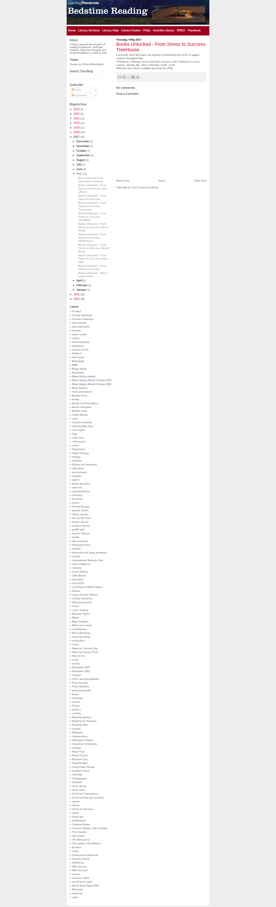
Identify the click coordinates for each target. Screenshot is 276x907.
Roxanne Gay (79, 759)
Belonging (78, 361)
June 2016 (78, 583)
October (81, 150)
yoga (75, 897)
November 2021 (81, 671)
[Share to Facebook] (133, 77)
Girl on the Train (81, 518)
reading (76, 713)
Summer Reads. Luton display (89, 828)
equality (76, 476)
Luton (75, 606)
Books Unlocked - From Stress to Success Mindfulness (92, 237)
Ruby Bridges (80, 763)
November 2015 (81, 667)
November (83, 146)
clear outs (78, 437)
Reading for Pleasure (84, 721)
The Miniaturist (81, 839)
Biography (78, 372)
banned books (80, 349)
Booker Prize (79, 395)
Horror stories (80, 541)
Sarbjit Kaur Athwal (83, 767)
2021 (77, 118)
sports (75, 801)
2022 (77, 113)
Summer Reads (81, 824)
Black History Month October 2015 (92, 380)
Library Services (89, 30)
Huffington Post (81, 545)
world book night (82, 881)
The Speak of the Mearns (86, 843)
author (76, 338)
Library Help (110, 30)
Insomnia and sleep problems (89, 552)
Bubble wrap (79, 410)
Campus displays (82, 422)
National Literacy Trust (85, 652)
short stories (79, 786)
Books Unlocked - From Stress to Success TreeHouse (92, 206)
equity (75, 479)
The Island (78, 836)
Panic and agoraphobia (85, 679)
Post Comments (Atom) (144, 187)
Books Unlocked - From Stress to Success (92, 267)
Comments (80, 95)
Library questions (82, 598)
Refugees (77, 732)
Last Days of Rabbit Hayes (87, 587)
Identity (76, 548)
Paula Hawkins (80, 686)
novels (76, 663)
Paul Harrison (80, 682)
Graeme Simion (81, 525)
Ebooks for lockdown (84, 464)
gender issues (80, 510)
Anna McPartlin (81, 326)
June (79, 169)
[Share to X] (128, 77)
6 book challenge (82, 315)
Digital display (80, 453)
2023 (77, 109)
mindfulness (79, 629)
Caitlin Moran (80, 414)
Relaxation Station (82, 740)
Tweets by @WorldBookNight (86, 64)
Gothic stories (80, 522)
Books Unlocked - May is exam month (93, 274)
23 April (76, 311)
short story (78, 790)
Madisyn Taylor (81, 613)
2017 (77, 136)
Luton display (80, 610)
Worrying (77, 889)
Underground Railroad (85, 855)
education (78, 468)
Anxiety (76, 330)
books (75, 399)
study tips (78, 816)
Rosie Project (80, 755)
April (79, 280)
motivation (78, 640)
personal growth (81, 690)
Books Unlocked (81, 407)
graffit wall (78, 529)
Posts (77, 89)
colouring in (79, 441)
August (81, 159)
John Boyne (79, 575)
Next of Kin (78, 655)
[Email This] (119, 77)
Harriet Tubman (81, 533)
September (83, 155)
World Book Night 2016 (85, 885)
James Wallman (81, 564)
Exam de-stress (81, 483)
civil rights (78, 430)
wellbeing (77, 862)
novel (75, 659)
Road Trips (78, 751)
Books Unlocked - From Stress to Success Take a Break (93, 227)
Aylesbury (78, 346)
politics (76, 709)
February (82, 285)
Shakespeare (79, 778)
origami (76, 675)
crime (75, 445)
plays (75, 694)
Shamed (77, 782)
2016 (77, 294)
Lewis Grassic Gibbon (85, 594)
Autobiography (80, 342)
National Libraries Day (85, 648)
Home (72, 30)
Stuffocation (79, 820)
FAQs (147, 30)
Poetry (76, 705)
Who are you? (80, 870)
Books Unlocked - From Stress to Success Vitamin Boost (93, 248)
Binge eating (79, 368)
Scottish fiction (81, 770)
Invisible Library (163, 30)
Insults (76, 556)
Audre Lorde (79, 334)
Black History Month (84, 376)
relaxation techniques (84, 744)
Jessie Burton (80, 571)
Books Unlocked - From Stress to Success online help (93, 258)
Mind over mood (81, 625)
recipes (76, 728)
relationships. (80, 736)
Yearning (77, 893)
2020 (77, 122)
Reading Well (79, 724)
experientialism (81, 491)
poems (76, 701)
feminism (77, 499)
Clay (74, 434)
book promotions (82, 391)
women (76, 874)
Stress (75, 805)
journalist (77, 579)
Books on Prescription (85, 403)
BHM (75, 365)
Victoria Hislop (80, 858)
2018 (77, 132)
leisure (76, 591)
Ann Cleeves (79, 322)
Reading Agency (81, 717)
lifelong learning (81, 602)
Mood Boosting (81, 633)
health (75, 537)
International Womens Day (87, 560)
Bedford (76, 353)
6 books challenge (82, 319)
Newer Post (122, 180)
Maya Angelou (80, 621)
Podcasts (77, 698)
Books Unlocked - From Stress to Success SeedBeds (92, 216)
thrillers (76, 847)
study (75, 812)
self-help (77, 774)
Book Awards (79, 388)
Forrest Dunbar (81, 506)
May (79, 173)
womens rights (80, 878)
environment (79, 472)
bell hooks (78, 357)
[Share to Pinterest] (138, 77)
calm (75, 418)
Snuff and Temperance (85, 793)
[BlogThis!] (124, 77)
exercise (77, 487)
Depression (78, 449)
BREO (181, 30)
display (76, 456)
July (79, 164)
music (75, 644)
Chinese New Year (82, 426)
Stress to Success (82, 809)
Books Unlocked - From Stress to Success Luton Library (92, 188)
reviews (76, 747)
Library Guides (131, 30)
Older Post (200, 180)
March (75, 617)
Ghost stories (80, 514)
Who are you (79, 866)
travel (75, 851)
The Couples (79, 832)
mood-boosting (81, 636)
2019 (77, 127)
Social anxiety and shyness (88, 797)
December (83, 141)
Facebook (194, 30)
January (81, 289)
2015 (77, 298)
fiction (75, 502)
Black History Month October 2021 (92, 384)
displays (77, 460)
